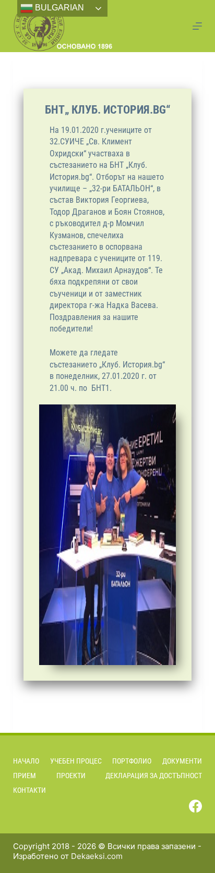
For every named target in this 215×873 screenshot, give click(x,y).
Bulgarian (58, 7)
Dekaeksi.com (97, 856)
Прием (24, 775)
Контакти (29, 790)
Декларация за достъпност (153, 775)
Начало (26, 761)
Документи (182, 761)
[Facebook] (195, 806)
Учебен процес (76, 761)
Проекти (71, 775)
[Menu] (197, 26)
